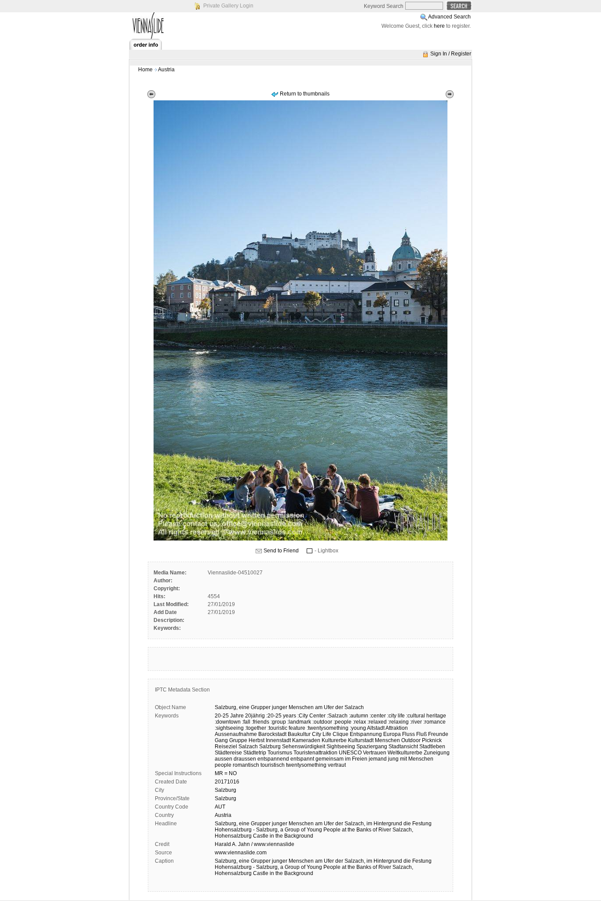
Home (145, 69)
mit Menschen (416, 759)
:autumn (358, 716)
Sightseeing (340, 746)
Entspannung (366, 734)
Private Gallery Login (228, 6)
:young (358, 728)
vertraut (337, 765)
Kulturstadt (361, 740)
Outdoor (411, 740)
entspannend (273, 759)
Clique (340, 734)
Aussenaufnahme (236, 734)
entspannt (302, 759)
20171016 (227, 782)
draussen (245, 759)
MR (219, 773)
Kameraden (306, 740)
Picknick (432, 740)
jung (393, 759)
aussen (223, 759)
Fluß (421, 734)
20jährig (255, 716)
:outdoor (322, 722)
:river (416, 722)
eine (244, 707)
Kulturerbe (334, 740)
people (223, 765)
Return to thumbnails (305, 94)
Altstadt (376, 728)
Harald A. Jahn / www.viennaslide (254, 844)
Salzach (354, 707)
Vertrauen (374, 753)
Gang (221, 740)
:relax (359, 722)
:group (278, 722)
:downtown (228, 722)
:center (378, 716)
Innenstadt (278, 740)
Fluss (408, 734)
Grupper (261, 707)
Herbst (256, 740)
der (339, 707)
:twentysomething (327, 728)
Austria (166, 69)
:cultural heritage (426, 716)
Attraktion (396, 728)
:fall (246, 722)
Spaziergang (371, 746)
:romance (434, 722)
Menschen (301, 707)
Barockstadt (272, 734)
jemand (378, 759)
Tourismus (280, 753)
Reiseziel (226, 746)
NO (233, 773)
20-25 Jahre (229, 716)
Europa (392, 734)
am (318, 707)
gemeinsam (329, 759)
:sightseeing (229, 728)
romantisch (246, 765)
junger (279, 707)
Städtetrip (254, 753)
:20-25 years (281, 716)
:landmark (299, 722)
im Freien (356, 759)
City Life (321, 734)
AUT (220, 807)
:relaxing (398, 722)
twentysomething (306, 765)
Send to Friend (281, 551)
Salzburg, (226, 707)
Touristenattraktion (315, 753)
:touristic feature (286, 728)
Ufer (329, 707)
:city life (396, 716)
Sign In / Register (450, 54)
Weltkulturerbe (405, 753)
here (439, 26)
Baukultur (299, 734)
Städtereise (228, 753)
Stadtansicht (403, 746)
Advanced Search (449, 17)
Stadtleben (432, 746)
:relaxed (377, 722)
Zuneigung (437, 753)
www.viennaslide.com (241, 853)
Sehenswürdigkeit (303, 746)
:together (255, 728)
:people (342, 722)
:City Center (311, 716)
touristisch (272, 765)
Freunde (438, 734)
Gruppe (238, 740)
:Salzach (337, 716)
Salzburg (270, 746)
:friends (260, 722)
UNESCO (350, 753)
